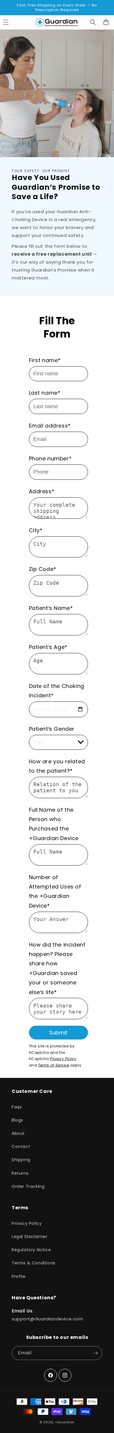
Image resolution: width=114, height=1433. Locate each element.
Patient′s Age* (48, 647)
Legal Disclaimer (30, 1236)
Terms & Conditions (34, 1263)
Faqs (17, 1107)
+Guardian (65, 1422)
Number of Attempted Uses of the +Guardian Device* (55, 891)
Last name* (45, 392)
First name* (45, 360)
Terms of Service (53, 1065)
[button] (93, 22)
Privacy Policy (63, 1058)
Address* (42, 491)
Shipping (21, 1160)
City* (36, 530)
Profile (18, 1276)
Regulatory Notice (31, 1250)
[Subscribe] (95, 1353)
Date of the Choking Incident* (56, 690)
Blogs (17, 1120)
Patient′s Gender (52, 728)
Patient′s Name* (51, 608)
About (18, 1133)
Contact (21, 1146)
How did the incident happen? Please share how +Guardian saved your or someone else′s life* (57, 968)
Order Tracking (28, 1186)
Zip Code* (42, 569)
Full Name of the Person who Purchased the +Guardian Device (54, 824)
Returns (20, 1173)
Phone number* (50, 458)
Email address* (50, 425)
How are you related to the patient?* (57, 766)
